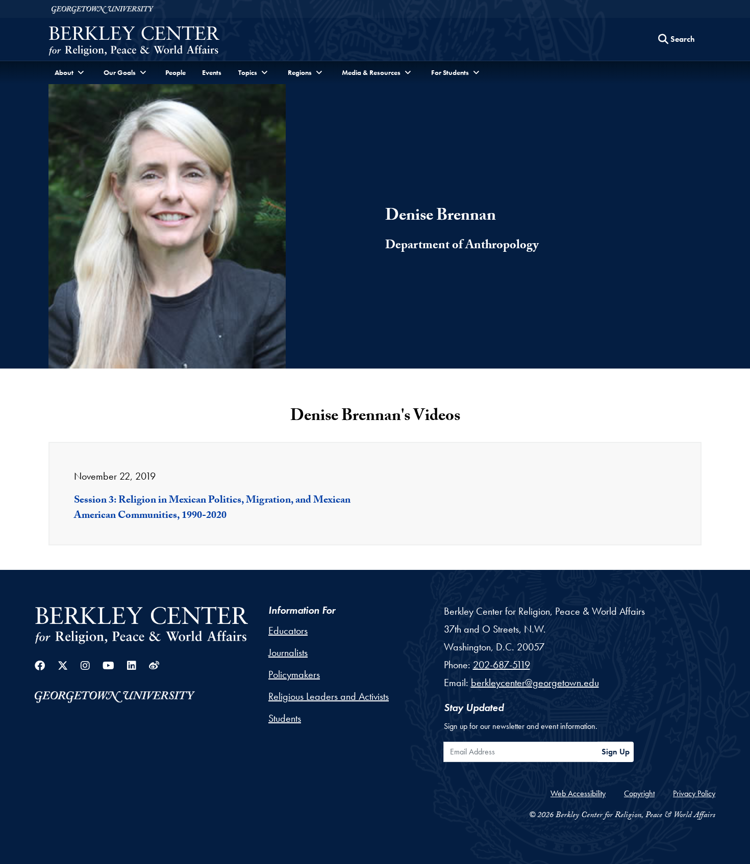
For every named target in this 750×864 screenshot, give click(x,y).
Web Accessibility (578, 793)
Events (211, 72)
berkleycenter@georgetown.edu (535, 682)
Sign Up (616, 751)
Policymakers (294, 674)
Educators (288, 630)
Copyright (639, 793)
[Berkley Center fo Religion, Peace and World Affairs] (133, 42)
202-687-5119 (501, 664)
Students (284, 718)
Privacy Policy (694, 793)
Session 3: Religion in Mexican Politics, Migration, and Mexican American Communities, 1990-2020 (212, 508)
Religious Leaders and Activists (328, 696)
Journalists (288, 652)
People (175, 72)
